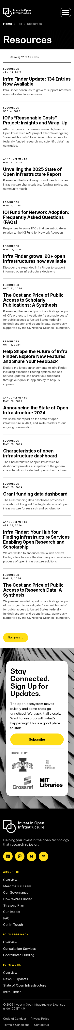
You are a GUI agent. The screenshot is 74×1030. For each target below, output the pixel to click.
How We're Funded (17, 899)
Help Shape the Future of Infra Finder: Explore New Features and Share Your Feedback (35, 356)
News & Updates (15, 979)
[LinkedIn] (8, 856)
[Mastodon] (19, 856)
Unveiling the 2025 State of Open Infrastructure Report (32, 172)
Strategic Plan (13, 905)
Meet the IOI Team (17, 886)
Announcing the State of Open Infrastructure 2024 (35, 410)
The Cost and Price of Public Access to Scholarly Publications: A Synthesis (33, 300)
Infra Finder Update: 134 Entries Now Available (37, 81)
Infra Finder (12, 992)
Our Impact (11, 912)
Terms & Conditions (16, 1024)
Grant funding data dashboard (35, 494)
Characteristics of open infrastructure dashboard (30, 453)
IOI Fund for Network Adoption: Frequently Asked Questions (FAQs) (36, 217)
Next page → (15, 637)
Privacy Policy (40, 1018)
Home (7, 24)
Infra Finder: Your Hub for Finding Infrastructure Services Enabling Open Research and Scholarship (36, 539)
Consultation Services (19, 949)
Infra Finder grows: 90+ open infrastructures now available (34, 258)
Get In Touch (13, 925)
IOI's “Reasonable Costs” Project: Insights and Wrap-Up (35, 120)
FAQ (6, 918)
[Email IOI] (43, 856)
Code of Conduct (14, 1018)
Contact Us (41, 1024)
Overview (10, 880)
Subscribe (37, 739)
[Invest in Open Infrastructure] (35, 826)
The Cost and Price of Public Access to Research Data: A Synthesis (33, 590)
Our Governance (15, 892)
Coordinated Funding (18, 955)
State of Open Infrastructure (24, 985)
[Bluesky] (31, 856)
